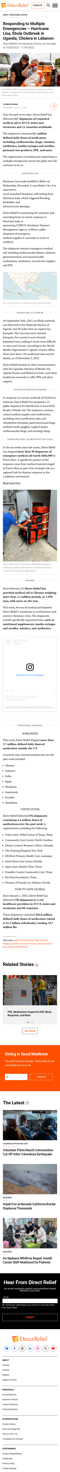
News (5, 15)
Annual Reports (9, 1394)
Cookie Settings (9, 1468)
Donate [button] (37, 5)
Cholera (23, 940)
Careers (5, 1370)
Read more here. (12, 483)
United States (22, 947)
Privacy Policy (8, 1463)
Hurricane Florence (28, 943)
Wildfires (7, 1198)
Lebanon (41, 943)
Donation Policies (10, 1399)
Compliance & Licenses (12, 1439)
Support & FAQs (9, 1380)
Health (16, 943)
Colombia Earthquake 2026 (15, 1144)
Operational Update (18, 15)
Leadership (7, 1458)
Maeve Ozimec (11, 104)
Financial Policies (10, 1409)
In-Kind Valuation (10, 1404)
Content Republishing (12, 1453)
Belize (16, 940)
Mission (5, 1375)
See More (30, 1031)
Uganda (11, 947)
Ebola (30, 940)
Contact (6, 1365)
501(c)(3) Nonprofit (11, 1429)
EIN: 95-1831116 (9, 1434)
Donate (41, 1077)
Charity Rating (8, 1424)
